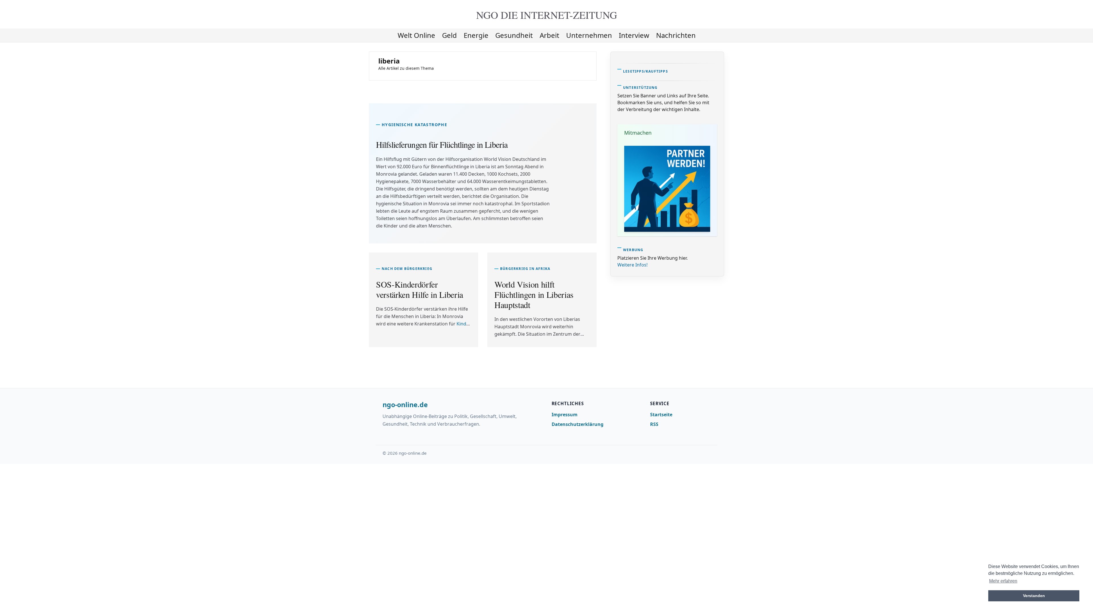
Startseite (661, 414)
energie (476, 35)
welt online (416, 35)
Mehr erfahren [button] (1003, 581)
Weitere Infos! (632, 265)
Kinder (464, 324)
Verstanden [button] (1034, 595)
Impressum (565, 414)
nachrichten (676, 35)
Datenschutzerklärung (577, 424)
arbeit (549, 35)
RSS (654, 424)
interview (634, 35)
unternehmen (589, 35)
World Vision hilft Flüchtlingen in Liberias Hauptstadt (534, 294)
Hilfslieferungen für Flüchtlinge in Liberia (442, 144)
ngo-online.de (405, 405)
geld (449, 35)
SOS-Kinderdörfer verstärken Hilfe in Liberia (419, 289)
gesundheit (514, 35)
